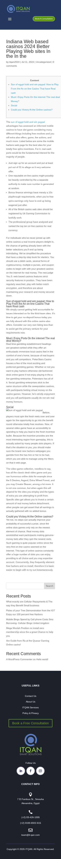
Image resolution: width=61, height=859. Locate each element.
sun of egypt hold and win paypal (28, 122)
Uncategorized (43, 62)
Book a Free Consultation (30, 723)
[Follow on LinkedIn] (21, 771)
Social (14, 105)
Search (49, 586)
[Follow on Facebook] (30, 771)
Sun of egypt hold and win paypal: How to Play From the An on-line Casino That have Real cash (35, 88)
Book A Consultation (44, 19)
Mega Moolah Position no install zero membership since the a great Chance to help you (29, 632)
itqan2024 (14, 62)
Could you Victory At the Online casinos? (32, 109)
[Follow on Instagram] (40, 771)
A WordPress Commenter (19, 659)
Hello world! (42, 659)
